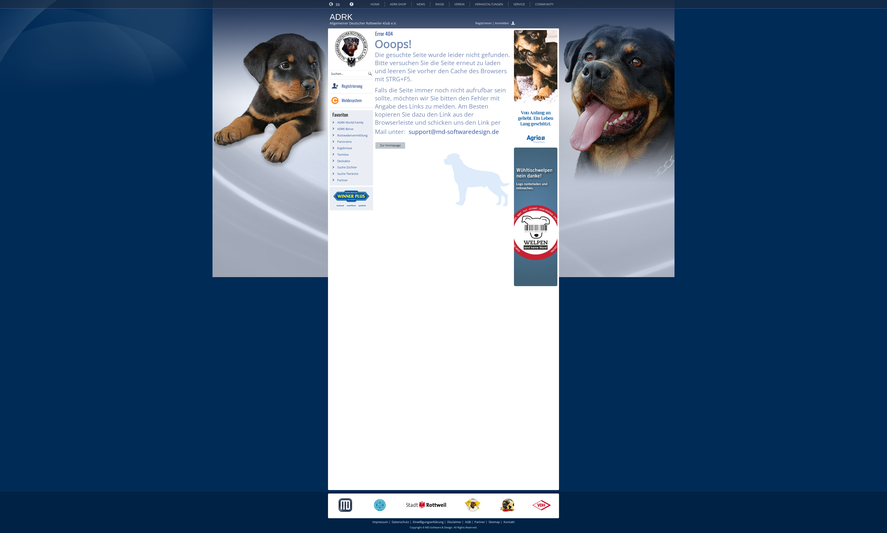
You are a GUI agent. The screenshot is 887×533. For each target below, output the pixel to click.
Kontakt (509, 522)
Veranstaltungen (489, 4)
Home (375, 4)
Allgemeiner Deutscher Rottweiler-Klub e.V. (363, 23)
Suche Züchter (347, 167)
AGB (468, 522)
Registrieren (483, 23)
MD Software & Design (438, 527)
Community (544, 4)
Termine (343, 154)
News (421, 4)
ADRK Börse (345, 129)
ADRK (341, 17)
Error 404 (384, 33)
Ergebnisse (344, 148)
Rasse (439, 4)
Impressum (380, 522)
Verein (459, 4)
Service (519, 4)
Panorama (344, 141)
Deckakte (343, 161)
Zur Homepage (390, 145)
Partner (342, 180)
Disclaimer (454, 522)
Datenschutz (400, 522)
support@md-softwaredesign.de (454, 131)
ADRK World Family (350, 122)
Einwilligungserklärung (428, 522)
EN (338, 4)
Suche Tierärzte (347, 174)
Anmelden (502, 23)
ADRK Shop (398, 4)
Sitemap (494, 522)
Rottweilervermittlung (352, 135)
